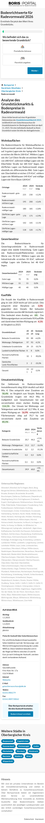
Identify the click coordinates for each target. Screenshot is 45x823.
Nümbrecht (33, 751)
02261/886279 (9, 693)
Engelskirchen (22, 741)
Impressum (39, 819)
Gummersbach (8, 746)
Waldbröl (18, 756)
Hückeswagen (23, 746)
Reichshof (6, 756)
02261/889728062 (10, 699)
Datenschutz (29, 819)
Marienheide (8, 751)
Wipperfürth (8, 761)
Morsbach (21, 751)
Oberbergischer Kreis (11, 91)
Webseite (6, 680)
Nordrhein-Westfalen (11, 88)
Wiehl (28, 756)
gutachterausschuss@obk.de (14, 686)
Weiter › (35, 70)
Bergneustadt (8, 741)
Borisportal (9, 85)
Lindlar (36, 746)
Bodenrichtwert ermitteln (21, 714)
